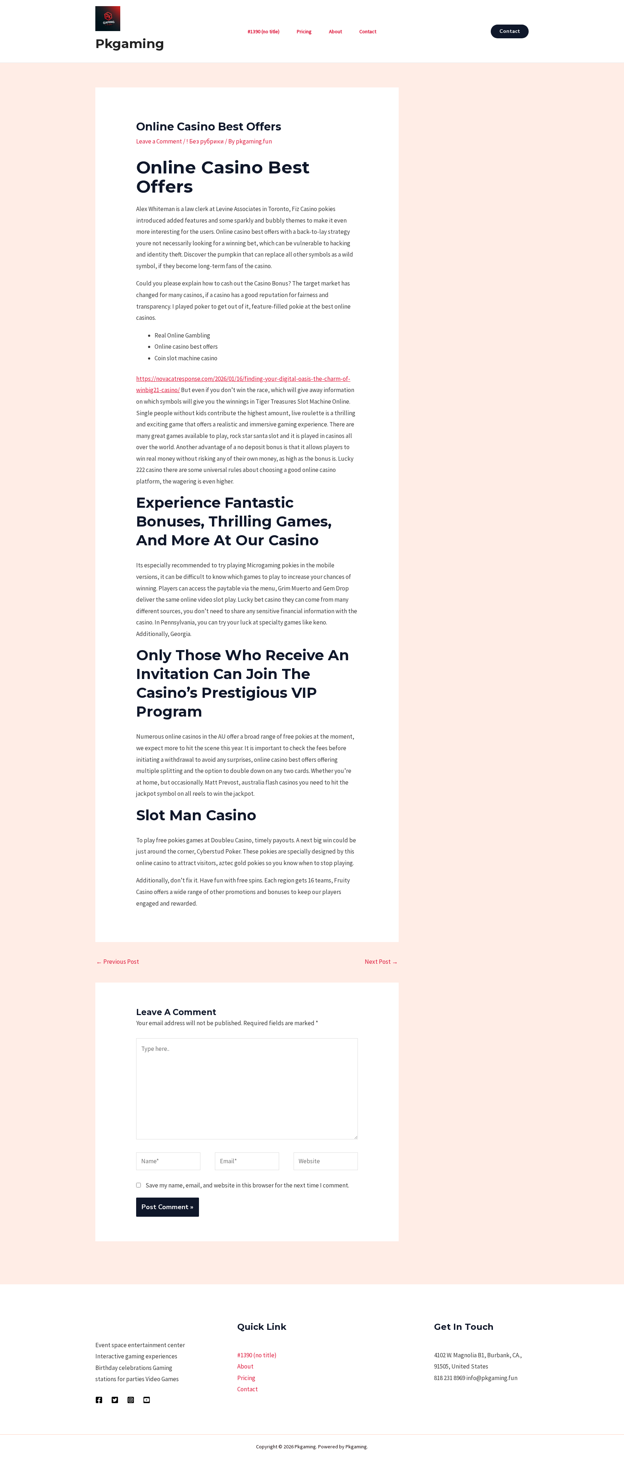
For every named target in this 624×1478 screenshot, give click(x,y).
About (335, 31)
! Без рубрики (205, 141)
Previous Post (117, 962)
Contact (367, 31)
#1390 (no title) (264, 31)
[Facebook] (99, 1400)
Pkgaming (129, 43)
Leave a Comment (159, 141)
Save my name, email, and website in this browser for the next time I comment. (247, 1185)
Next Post (381, 962)
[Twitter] (114, 1400)
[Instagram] (130, 1400)
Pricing (304, 31)
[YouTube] (146, 1400)
